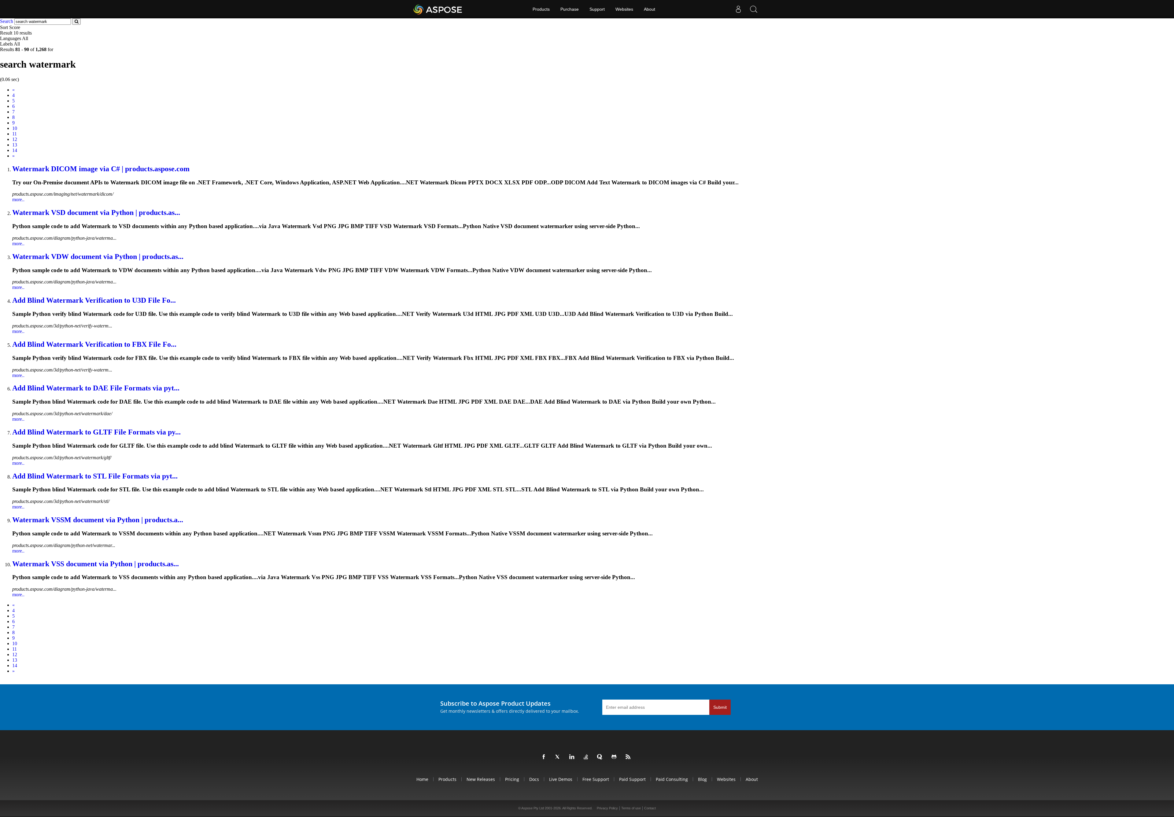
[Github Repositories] (615, 757)
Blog (702, 779)
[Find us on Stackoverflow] (587, 757)
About (649, 9)
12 (14, 139)
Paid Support (632, 779)
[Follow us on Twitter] (559, 757)
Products (541, 9)
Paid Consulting (672, 779)
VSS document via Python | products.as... (95, 564)
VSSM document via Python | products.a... (97, 520)
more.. (18, 199)
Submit (720, 707)
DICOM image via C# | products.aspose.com (101, 169)
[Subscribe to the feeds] (629, 757)
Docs (534, 779)
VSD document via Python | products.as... (96, 212)
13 (14, 144)
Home (422, 779)
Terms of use (631, 808)
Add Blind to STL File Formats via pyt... (95, 476)
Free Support (595, 779)
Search (6, 21)
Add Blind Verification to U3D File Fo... (94, 300)
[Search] (753, 9)
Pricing (512, 779)
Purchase (569, 9)
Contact (650, 808)
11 (14, 133)
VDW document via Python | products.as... (97, 257)
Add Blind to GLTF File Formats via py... (96, 432)
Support (597, 9)
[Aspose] (438, 9)
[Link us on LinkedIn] (573, 757)
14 (14, 150)
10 (14, 128)
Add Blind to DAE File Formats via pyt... (95, 388)
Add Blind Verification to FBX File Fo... (94, 344)
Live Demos (560, 779)
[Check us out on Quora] (601, 757)
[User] (738, 9)
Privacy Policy (607, 808)
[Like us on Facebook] (545, 757)
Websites (624, 9)
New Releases (481, 779)
